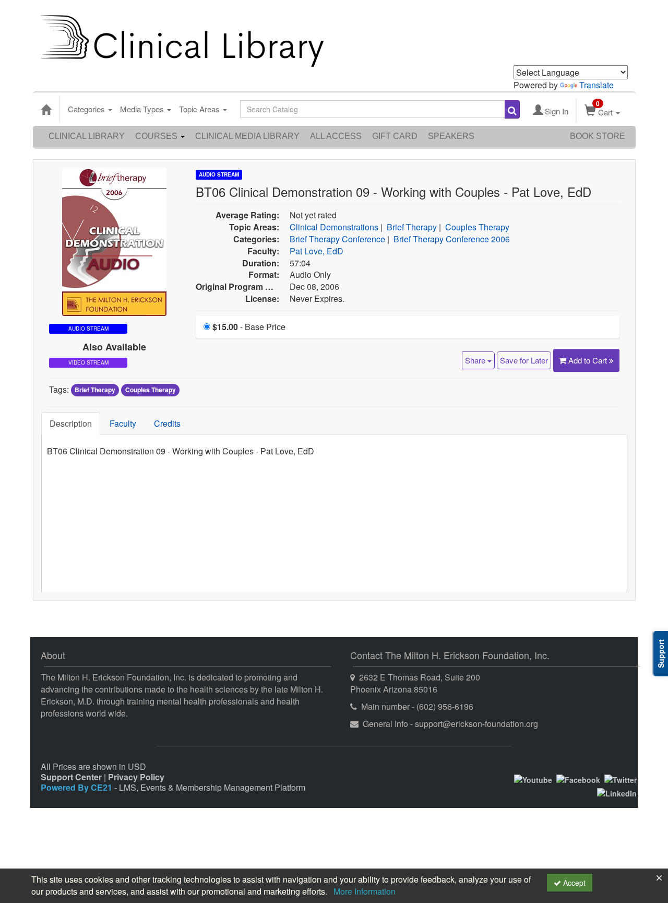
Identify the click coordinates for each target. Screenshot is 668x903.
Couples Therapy (477, 227)
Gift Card (395, 136)
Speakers (451, 136)
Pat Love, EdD (316, 251)
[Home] (46, 109)
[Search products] (512, 109)
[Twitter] (620, 778)
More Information (364, 891)
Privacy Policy (136, 777)
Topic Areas (200, 108)
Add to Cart (588, 360)
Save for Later (524, 360)
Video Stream (88, 362)
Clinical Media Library (247, 136)
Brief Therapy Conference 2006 (451, 239)
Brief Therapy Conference (337, 239)
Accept (573, 882)
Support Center (71, 777)
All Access (336, 136)
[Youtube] (533, 778)
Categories (87, 108)
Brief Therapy (412, 227)
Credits (167, 423)
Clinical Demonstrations (334, 227)
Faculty (123, 423)
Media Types (143, 108)
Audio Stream (219, 174)
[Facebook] (578, 778)
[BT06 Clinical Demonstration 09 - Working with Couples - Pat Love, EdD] (114, 240)
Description (71, 423)
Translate (596, 85)
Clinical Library (87, 136)
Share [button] (476, 360)
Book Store (597, 136)
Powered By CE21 (77, 787)
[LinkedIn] (617, 792)
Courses (157, 136)
